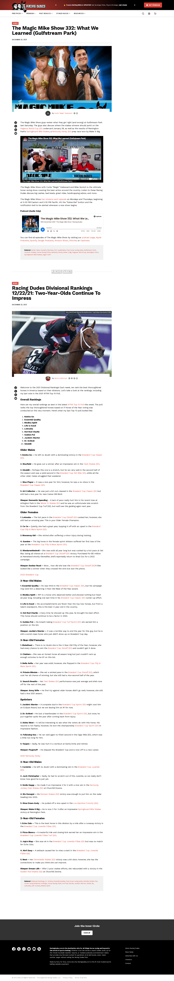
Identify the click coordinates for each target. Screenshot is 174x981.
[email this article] (15, 133)
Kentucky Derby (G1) (61, 131)
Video (15, 23)
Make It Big (67, 252)
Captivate (84, 240)
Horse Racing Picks (44, 252)
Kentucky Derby (57, 252)
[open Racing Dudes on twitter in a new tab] (19, 949)
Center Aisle (35, 250)
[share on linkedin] (15, 130)
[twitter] (74, 113)
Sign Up (87, 933)
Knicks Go (90, 883)
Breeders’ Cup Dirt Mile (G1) (73, 473)
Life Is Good (36, 886)
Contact (128, 963)
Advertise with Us (131, 956)
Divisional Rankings (37, 881)
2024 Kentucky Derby (30, 756)
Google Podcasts (46, 240)
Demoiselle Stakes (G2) (44, 859)
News (15, 283)
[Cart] (155, 13)
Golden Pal (93, 881)
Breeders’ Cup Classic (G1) (32, 485)
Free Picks (16, 13)
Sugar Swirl (47, 255)
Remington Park (92, 252)
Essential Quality (59, 881)
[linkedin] (74, 378)
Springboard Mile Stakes (37, 131)
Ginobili (86, 881)
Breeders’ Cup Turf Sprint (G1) (67, 622)
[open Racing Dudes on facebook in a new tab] (14, 949)
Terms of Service (81, 978)
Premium (30, 13)
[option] (95, 5)
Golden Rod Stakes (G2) (31, 871)
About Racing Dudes (132, 948)
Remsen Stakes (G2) (49, 794)
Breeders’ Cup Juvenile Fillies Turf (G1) (38, 835)
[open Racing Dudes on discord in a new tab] (34, 949)
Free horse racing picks (74, 250)
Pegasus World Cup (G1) (31, 128)
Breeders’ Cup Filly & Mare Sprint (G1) (49, 544)
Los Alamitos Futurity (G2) (85, 803)
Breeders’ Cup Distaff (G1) (65, 517)
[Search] (143, 13)
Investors (128, 959)
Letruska (27, 886)
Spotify (33, 240)
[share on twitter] (15, 126)
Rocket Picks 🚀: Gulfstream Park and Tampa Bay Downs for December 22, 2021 (62, 908)
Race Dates (129, 952)
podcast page (88, 237)
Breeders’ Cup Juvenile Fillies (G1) (40, 826)
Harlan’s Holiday (30, 252)
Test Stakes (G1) (51, 681)
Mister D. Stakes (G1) (50, 503)
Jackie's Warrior (80, 883)
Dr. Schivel (49, 881)
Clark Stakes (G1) (91, 464)
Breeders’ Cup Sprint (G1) (74, 704)
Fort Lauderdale (60, 250)
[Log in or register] (149, 13)
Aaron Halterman (61, 378)
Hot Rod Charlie (68, 883)
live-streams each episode (53, 199)
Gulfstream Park (90, 250)
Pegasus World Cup (79, 252)
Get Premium (154, 5)
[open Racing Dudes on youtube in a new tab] (29, 949)
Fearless (50, 250)
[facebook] (72, 378)
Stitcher (73, 240)
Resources (79, 13)
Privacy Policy (67, 978)
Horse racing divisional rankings (35, 883)
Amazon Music (61, 240)
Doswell (43, 250)
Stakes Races (62, 13)
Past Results (45, 13)
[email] (77, 113)
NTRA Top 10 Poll (76, 404)
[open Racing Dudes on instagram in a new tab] (24, 949)
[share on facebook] (15, 122)
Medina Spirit (45, 886)
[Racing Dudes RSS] (39, 949)
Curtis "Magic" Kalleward (63, 113)
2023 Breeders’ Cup (29, 574)
